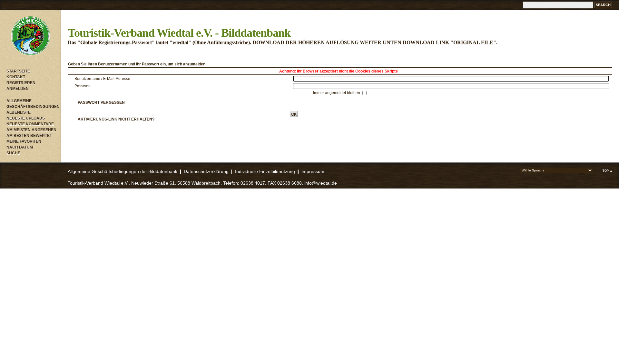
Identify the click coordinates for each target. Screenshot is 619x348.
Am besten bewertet (29, 135)
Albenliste (18, 112)
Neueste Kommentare (30, 124)
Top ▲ (608, 170)
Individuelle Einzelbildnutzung (265, 171)
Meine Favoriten (23, 141)
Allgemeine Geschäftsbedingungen (32, 104)
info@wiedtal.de (320, 183)
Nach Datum (19, 147)
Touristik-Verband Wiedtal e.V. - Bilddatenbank (179, 32)
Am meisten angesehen (31, 130)
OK (294, 114)
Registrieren (20, 83)
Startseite (18, 71)
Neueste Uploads (25, 118)
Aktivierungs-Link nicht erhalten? (116, 119)
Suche (13, 153)
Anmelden (17, 88)
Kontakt (15, 77)
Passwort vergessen (101, 102)
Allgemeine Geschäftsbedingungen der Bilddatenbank (122, 171)
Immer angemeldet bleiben (337, 93)
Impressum (312, 171)
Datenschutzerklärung (206, 171)
